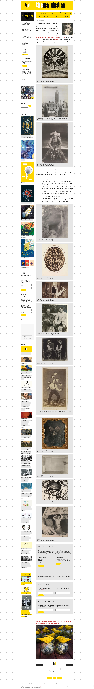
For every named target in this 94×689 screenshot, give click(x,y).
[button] (47, 332)
